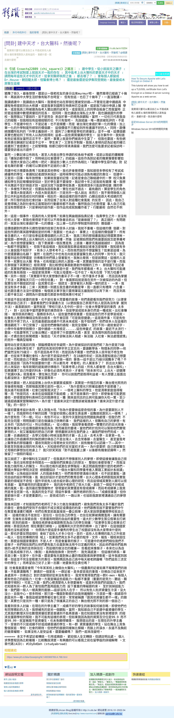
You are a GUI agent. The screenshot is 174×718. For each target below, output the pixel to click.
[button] (123, 22)
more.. (168, 3)
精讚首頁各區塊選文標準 (13, 683)
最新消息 (28, 17)
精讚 (117, 2)
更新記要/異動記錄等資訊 (56, 687)
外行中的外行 (19, 32)
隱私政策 (63, 713)
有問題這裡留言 (154, 679)
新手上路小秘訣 (10, 679)
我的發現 (34, 32)
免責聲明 (55, 713)
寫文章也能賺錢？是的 (55, 679)
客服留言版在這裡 (53, 683)
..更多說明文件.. (36, 694)
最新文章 (28, 13)
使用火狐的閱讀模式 (12, 687)
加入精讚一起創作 (102, 692)
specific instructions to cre (44, 13)
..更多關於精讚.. (78, 701)
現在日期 (28, 9)
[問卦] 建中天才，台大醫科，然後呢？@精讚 (104, 52)
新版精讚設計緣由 (53, 690)
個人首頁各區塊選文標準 (13, 690)
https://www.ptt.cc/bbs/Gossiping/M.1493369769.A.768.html (37, 657)
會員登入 (124, 2)
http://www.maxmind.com (86, 713)
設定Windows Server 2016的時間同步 (149, 123)
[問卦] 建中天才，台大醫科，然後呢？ (148, 103)
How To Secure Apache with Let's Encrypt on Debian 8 (148, 80)
